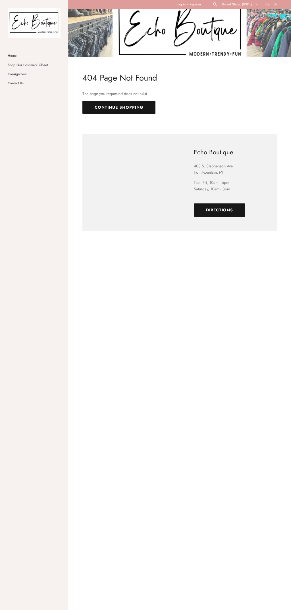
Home (12, 55)
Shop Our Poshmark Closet (28, 64)
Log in (181, 4)
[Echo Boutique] (34, 23)
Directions (219, 210)
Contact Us (16, 83)
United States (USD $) (237, 4)
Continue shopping (119, 107)
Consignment (17, 73)
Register (195, 4)
